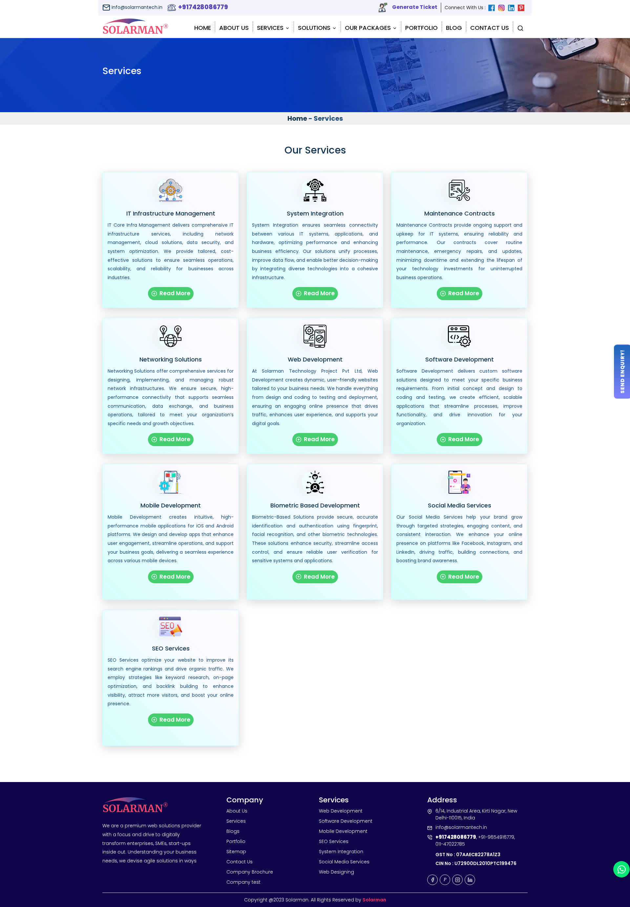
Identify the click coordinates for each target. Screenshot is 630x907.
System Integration (315, 213)
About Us (234, 28)
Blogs (233, 831)
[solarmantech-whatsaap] (621, 869)
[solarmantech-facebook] (493, 7)
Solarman (374, 900)
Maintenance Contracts (459, 213)
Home (202, 28)
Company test (243, 882)
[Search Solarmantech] (520, 26)
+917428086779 (202, 7)
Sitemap (236, 851)
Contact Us (489, 28)
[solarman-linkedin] (513, 7)
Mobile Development (170, 505)
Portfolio (421, 28)
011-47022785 (450, 844)
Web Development (315, 359)
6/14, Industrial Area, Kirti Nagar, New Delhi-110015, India (476, 814)
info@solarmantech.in (136, 7)
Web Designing (336, 872)
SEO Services (171, 648)
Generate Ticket (414, 7)
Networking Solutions (170, 359)
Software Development (459, 359)
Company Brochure (249, 872)
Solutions (315, 28)
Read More (174, 293)
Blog (454, 28)
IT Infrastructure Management (170, 213)
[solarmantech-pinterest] (523, 7)
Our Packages (368, 28)
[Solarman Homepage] (135, 26)
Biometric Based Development (315, 505)
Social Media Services (459, 505)
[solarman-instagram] (503, 7)
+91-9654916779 (496, 837)
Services (271, 28)
